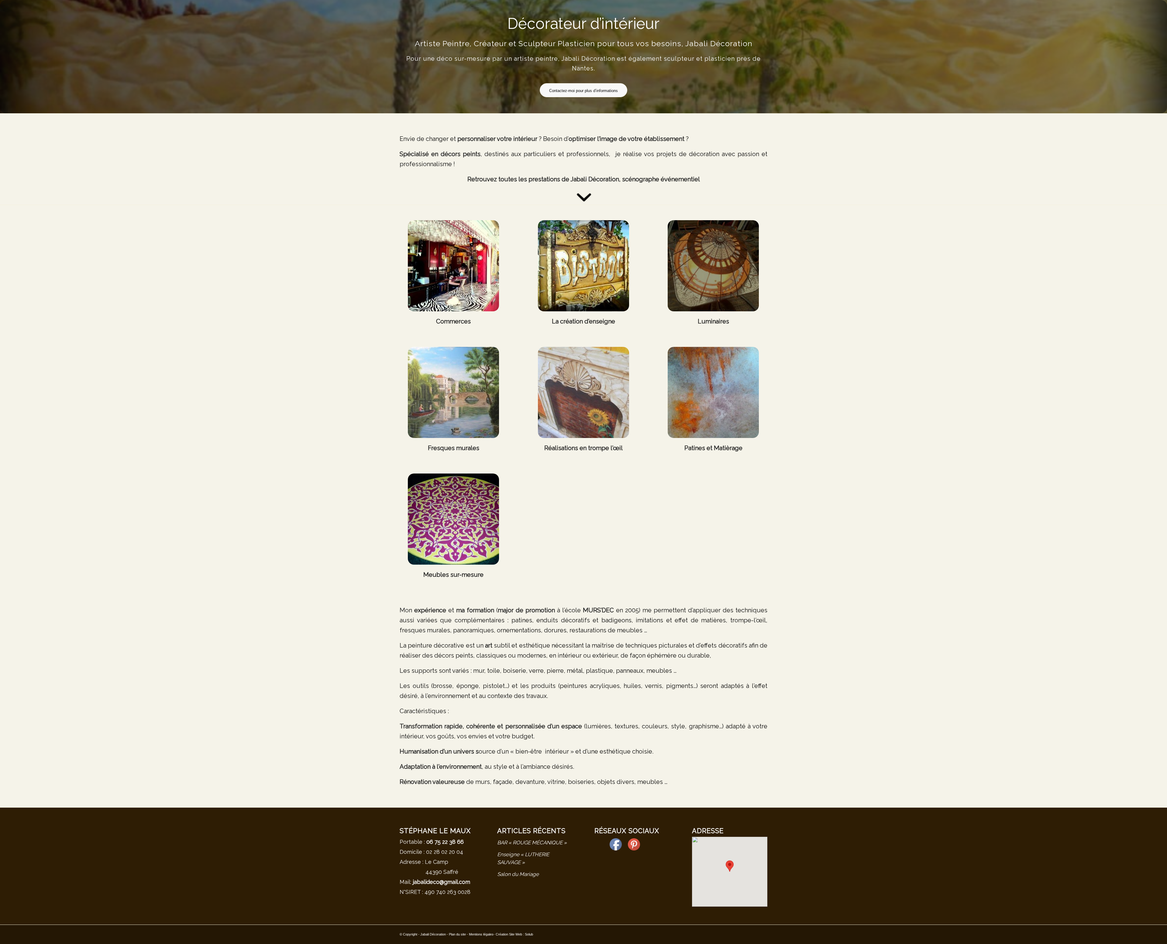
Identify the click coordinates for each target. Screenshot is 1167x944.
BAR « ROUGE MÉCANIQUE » (532, 843)
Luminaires (713, 321)
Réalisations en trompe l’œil (583, 448)
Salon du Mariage (518, 874)
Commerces (453, 321)
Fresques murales (453, 448)
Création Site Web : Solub (514, 934)
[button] (730, 866)
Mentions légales (481, 934)
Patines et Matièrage (713, 448)
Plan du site (457, 934)
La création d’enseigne (583, 321)
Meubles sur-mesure (453, 574)
